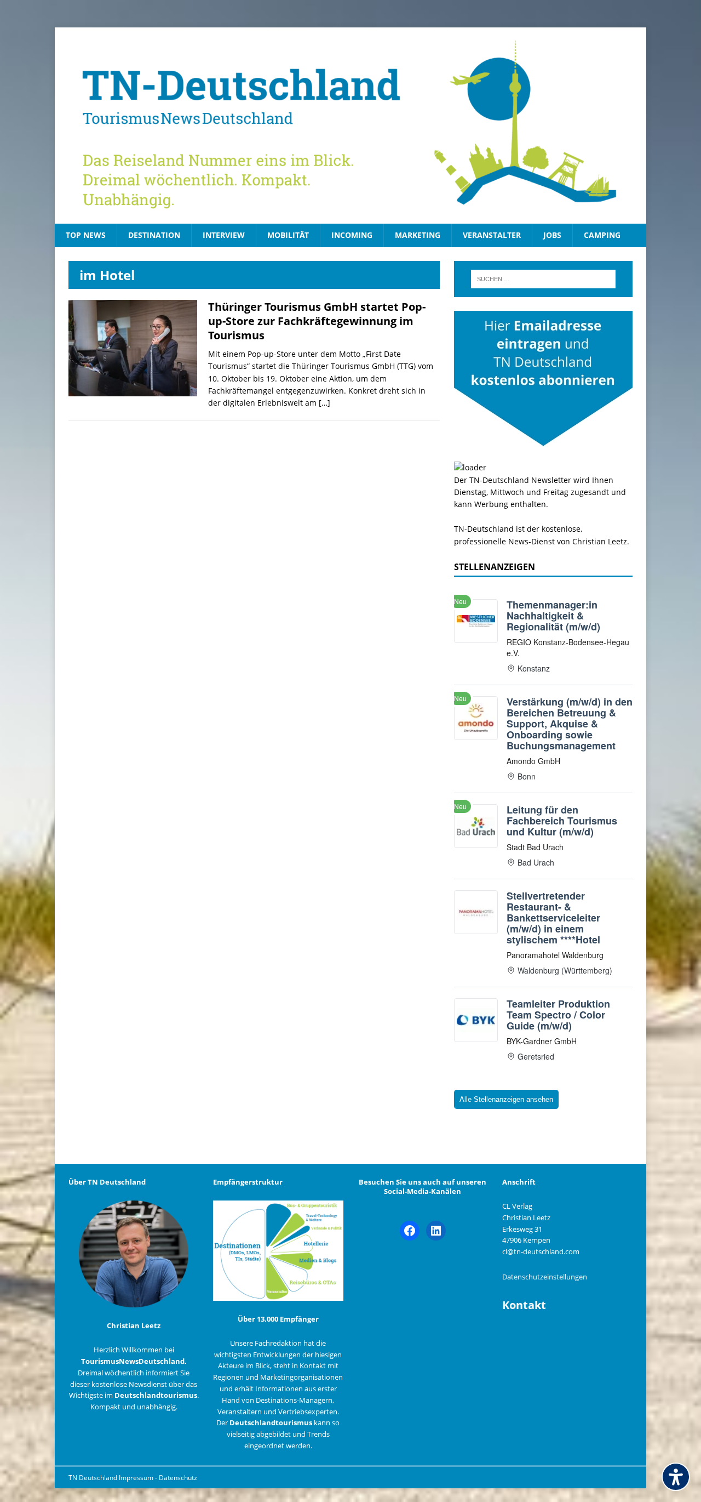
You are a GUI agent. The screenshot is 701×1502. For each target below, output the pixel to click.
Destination (154, 235)
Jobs (552, 235)
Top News (86, 235)
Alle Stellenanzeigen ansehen (506, 1099)
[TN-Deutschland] (350, 125)
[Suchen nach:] (543, 279)
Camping (602, 235)
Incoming (351, 235)
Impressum (137, 1477)
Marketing (417, 235)
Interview (224, 235)
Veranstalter (492, 235)
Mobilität (288, 235)
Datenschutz (178, 1477)
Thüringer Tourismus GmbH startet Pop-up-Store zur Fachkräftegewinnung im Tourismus (317, 321)
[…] (324, 402)
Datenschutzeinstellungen (544, 1277)
